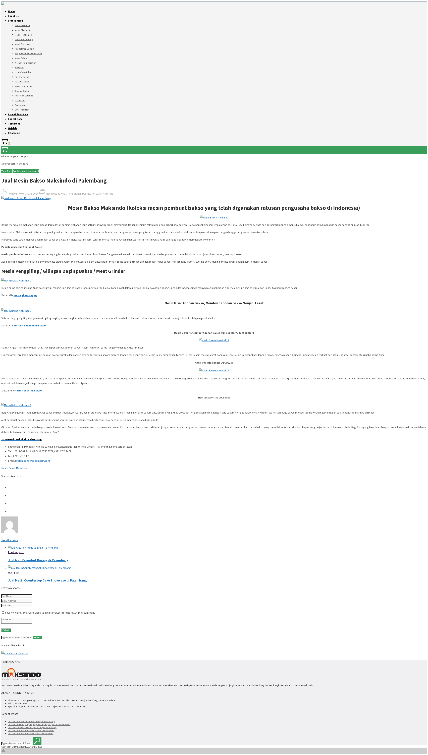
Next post (13, 572)
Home (11, 11)
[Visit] (9, 532)
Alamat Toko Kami (18, 114)
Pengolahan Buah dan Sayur (28, 53)
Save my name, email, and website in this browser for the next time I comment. (50, 612)
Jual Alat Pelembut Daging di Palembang (38, 560)
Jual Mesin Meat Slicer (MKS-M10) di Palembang (31, 721)
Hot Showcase (22, 76)
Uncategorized (22, 109)
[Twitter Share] (11, 495)
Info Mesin (14, 133)
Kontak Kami (15, 119)
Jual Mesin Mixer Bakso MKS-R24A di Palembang (31, 730)
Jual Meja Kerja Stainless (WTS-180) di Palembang (32, 727)
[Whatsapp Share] (11, 511)
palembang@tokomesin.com (33, 460)
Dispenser (20, 100)
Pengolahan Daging (24, 48)
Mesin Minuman (22, 30)
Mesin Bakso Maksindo (14, 468)
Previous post (16, 552)
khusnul (13, 193)
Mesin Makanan (22, 25)
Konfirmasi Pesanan (24, 171)
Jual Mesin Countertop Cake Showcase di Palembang (47, 580)
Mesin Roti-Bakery (24, 39)
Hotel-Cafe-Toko (23, 72)
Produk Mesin (16, 20)
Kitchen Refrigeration (25, 62)
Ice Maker (19, 67)
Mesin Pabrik (21, 58)
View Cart (6, 171)
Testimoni (14, 123)
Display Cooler (22, 90)
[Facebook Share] (11, 487)
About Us (13, 16)
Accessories (21, 104)
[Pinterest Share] (11, 503)
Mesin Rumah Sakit (24, 86)
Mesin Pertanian (23, 44)
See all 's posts (9, 540)
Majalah (12, 128)
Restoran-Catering (24, 95)
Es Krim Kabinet (22, 81)
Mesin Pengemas (23, 34)
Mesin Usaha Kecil (56, 193)
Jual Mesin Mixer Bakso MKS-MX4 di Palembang (31, 733)
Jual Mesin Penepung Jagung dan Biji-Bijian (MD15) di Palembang (39, 724)
